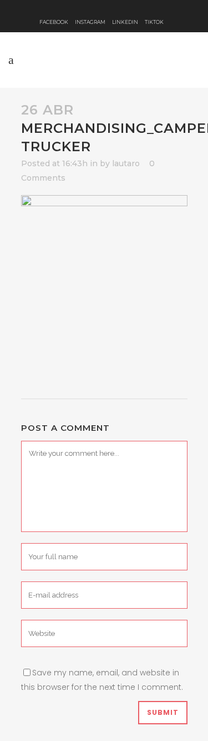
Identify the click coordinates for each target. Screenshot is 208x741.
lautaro (126, 163)
